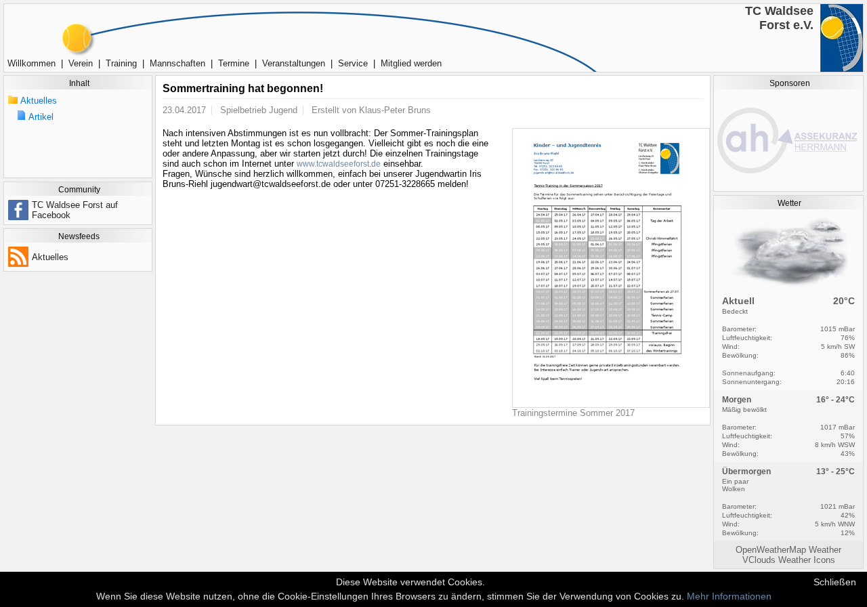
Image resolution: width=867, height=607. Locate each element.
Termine (233, 63)
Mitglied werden (411, 63)
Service (353, 63)
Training (121, 63)
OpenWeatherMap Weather (788, 550)
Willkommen (31, 63)
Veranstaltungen (293, 63)
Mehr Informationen (729, 596)
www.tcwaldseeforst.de (339, 164)
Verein (80, 63)
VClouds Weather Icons (788, 560)
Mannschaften (177, 63)
